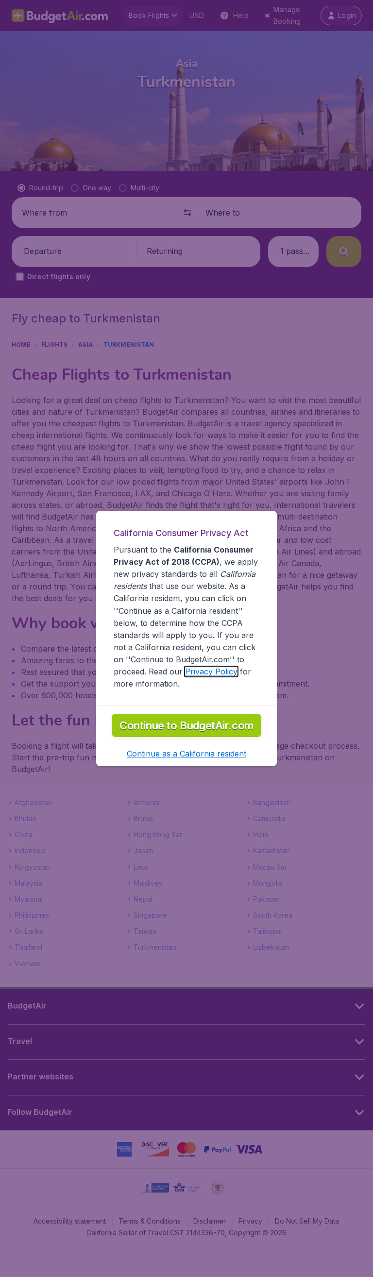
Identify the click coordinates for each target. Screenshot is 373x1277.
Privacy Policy (211, 671)
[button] (186, 753)
